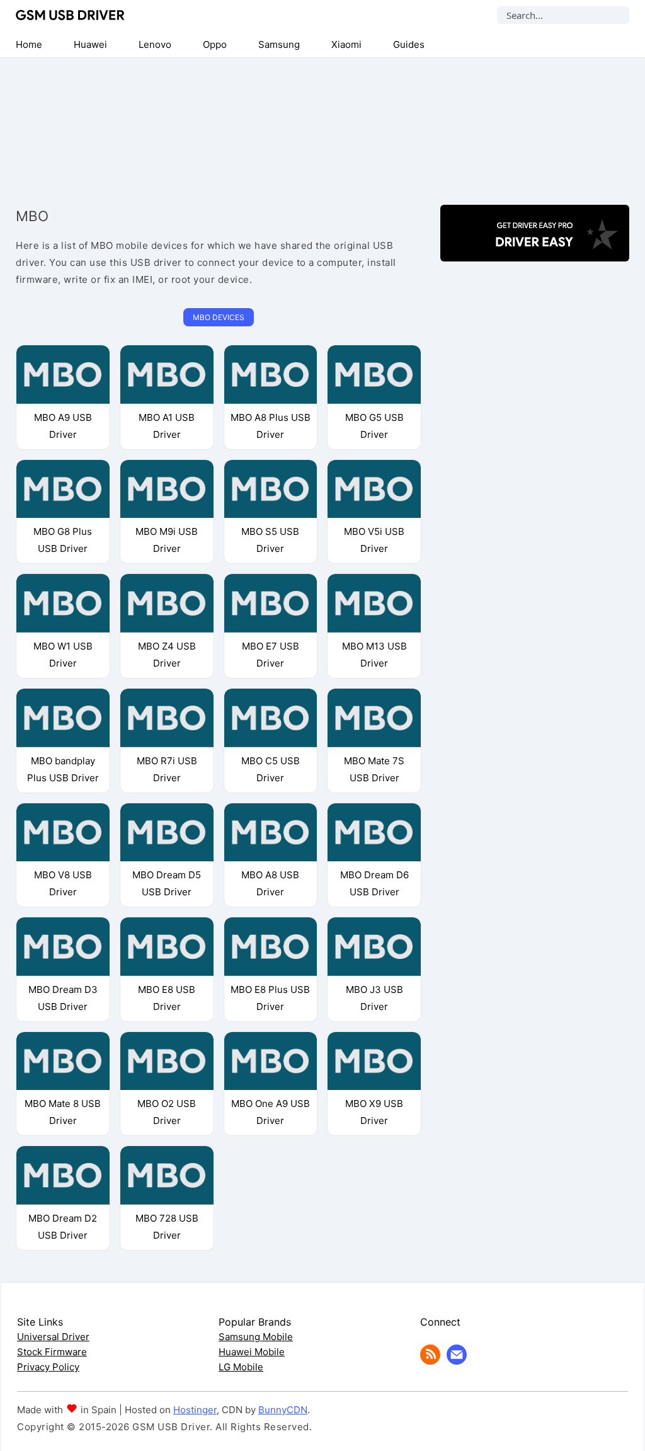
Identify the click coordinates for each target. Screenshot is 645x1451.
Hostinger (195, 1410)
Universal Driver (53, 1337)
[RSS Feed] (430, 1361)
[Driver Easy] (534, 250)
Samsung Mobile (256, 1337)
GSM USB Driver (70, 15)
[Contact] (457, 1361)
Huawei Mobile (252, 1352)
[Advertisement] (322, 121)
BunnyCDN (282, 1410)
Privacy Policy (48, 1367)
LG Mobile (241, 1367)
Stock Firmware (52, 1352)
